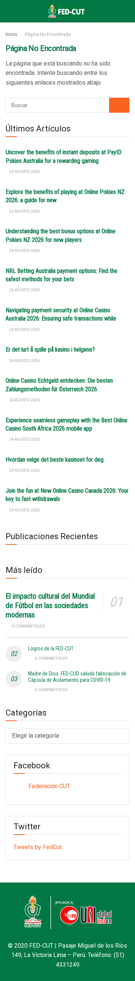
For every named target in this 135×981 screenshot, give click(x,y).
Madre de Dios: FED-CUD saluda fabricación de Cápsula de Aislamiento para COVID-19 (77, 677)
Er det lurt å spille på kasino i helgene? (50, 349)
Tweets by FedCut (38, 847)
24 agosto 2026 (24, 172)
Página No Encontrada (48, 34)
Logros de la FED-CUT (51, 649)
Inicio (11, 34)
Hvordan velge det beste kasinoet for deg (55, 459)
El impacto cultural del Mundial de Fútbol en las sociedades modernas (50, 605)
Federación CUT (49, 786)
